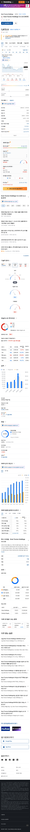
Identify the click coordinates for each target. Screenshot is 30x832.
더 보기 (3, 551)
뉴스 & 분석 (12, 43)
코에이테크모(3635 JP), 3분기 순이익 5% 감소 (13, 240)
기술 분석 (26, 43)
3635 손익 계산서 (7, 463)
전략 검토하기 (8, 38)
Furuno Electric (17, 623)
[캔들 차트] (2, 50)
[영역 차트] (4, 50)
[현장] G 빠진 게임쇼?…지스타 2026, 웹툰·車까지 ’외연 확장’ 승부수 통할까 (14, 222)
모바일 (2, 770)
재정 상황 (19, 43)
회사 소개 (18, 767)
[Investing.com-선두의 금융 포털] (8, 2)
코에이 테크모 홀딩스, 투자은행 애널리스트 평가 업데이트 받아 (14, 248)
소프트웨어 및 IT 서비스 (23, 556)
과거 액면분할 (22, 46)
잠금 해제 (16, 533)
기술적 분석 (5, 260)
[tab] (3, 265)
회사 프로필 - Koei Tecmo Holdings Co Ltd (13, 540)
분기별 (6, 470)
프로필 (6, 46)
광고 (17, 770)
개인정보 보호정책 (4, 819)
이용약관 (3, 814)
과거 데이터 (15, 46)
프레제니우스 (5, 623)
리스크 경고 (3, 823)
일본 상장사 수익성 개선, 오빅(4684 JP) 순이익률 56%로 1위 (14, 231)
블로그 (2, 767)
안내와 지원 (19, 773)
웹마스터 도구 (4, 776)
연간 (2, 470)
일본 (28, 564)
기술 (28, 558)
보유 (2, 570)
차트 (6, 43)
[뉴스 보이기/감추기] (10, 50)
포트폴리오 (3, 773)
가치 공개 (25, 85)
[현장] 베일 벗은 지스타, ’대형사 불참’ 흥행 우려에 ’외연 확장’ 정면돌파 (14, 213)
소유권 (10, 46)
